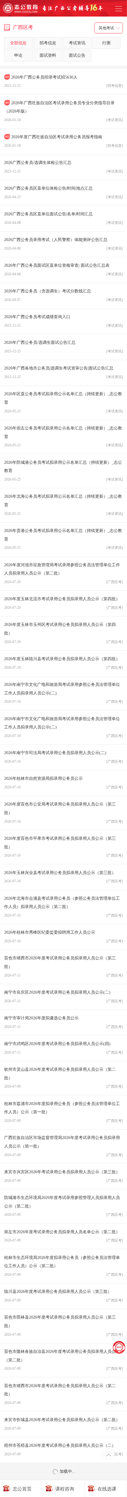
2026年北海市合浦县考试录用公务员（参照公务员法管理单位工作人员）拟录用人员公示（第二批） (63, 906)
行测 (106, 43)
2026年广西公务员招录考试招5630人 (63, 81)
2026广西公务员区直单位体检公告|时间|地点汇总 (63, 192)
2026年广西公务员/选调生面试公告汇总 (63, 346)
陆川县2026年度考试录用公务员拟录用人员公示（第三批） (63, 1295)
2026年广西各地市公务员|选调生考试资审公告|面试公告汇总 (63, 372)
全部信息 (18, 43)
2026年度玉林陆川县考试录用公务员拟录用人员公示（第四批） (63, 663)
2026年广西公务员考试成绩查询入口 (63, 321)
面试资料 (48, 55)
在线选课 (106, 1488)
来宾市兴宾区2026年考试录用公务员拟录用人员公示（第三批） (63, 1176)
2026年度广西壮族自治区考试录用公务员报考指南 (63, 141)
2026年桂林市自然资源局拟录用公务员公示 (63, 782)
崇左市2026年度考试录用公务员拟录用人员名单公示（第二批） (63, 1236)
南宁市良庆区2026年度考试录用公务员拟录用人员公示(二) (63, 996)
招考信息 (48, 43)
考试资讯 (77, 43)
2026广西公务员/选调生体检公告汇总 (63, 166)
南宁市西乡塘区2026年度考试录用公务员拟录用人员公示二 (63, 1475)
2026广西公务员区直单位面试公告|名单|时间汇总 (63, 218)
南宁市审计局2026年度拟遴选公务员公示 (63, 1022)
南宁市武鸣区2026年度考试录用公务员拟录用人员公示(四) (63, 1048)
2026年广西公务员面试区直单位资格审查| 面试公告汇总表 (63, 269)
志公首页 (22, 1488)
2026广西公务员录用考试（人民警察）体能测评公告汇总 (63, 243)
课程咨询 (64, 1488)
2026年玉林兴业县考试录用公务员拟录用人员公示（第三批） (63, 876)
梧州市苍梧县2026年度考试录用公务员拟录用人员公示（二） (63, 1449)
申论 (18, 55)
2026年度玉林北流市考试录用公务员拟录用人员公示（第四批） (63, 603)
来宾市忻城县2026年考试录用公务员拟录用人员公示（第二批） (63, 1424)
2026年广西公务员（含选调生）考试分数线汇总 (63, 295)
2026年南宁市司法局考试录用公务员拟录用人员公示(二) (63, 757)
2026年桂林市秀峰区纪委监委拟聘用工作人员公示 (63, 936)
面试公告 (77, 55)
